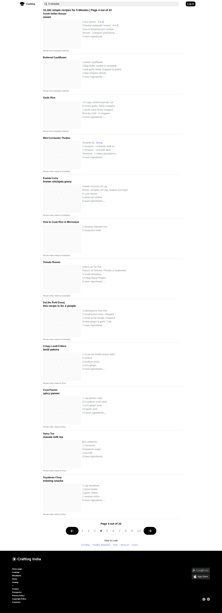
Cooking (15, 572)
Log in (190, 4)
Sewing (15, 582)
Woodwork (16, 576)
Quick (135, 545)
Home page (17, 569)
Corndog (85, 545)
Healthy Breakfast (101, 545)
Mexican (125, 545)
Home (14, 579)
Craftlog (29, 559)
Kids (115, 545)
